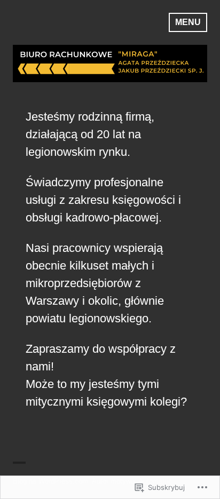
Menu (188, 22)
